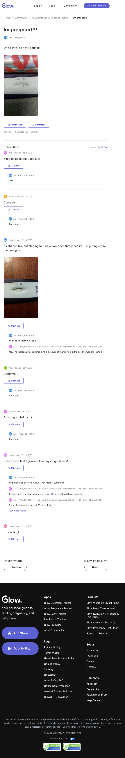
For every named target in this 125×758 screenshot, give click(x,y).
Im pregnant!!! (80, 17)
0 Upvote (15, 326)
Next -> (96, 567)
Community (21, 17)
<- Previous (15, 567)
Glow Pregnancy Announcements (50, 17)
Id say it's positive (95, 560)
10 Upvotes (16, 124)
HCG (52, 494)
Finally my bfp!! (13, 560)
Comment (40, 124)
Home (7, 17)
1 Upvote (15, 165)
